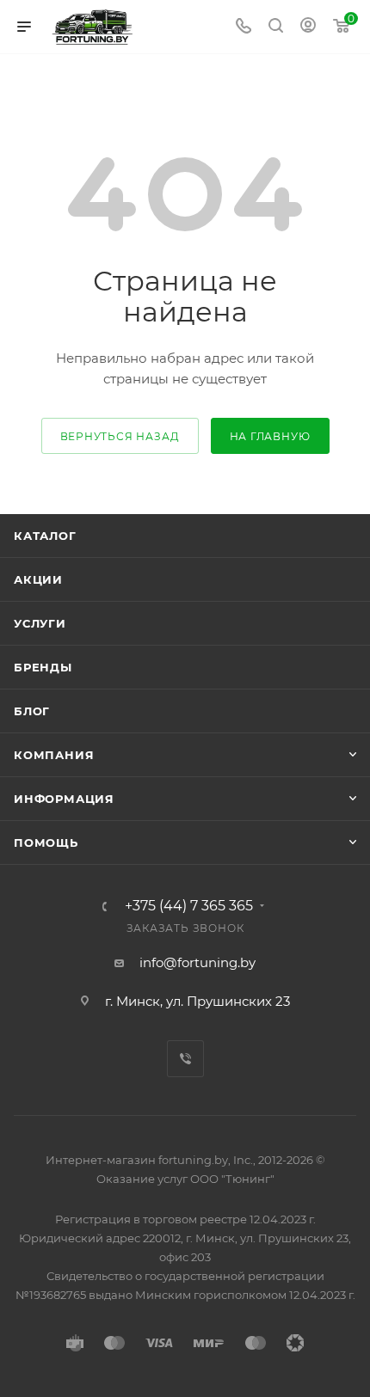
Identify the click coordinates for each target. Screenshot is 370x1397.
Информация (64, 799)
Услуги (40, 623)
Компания (54, 755)
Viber (185, 1058)
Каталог (45, 535)
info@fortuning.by (197, 962)
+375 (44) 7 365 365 (189, 906)
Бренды (43, 667)
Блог (32, 711)
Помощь (46, 842)
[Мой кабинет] (308, 27)
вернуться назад (120, 436)
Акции (38, 579)
